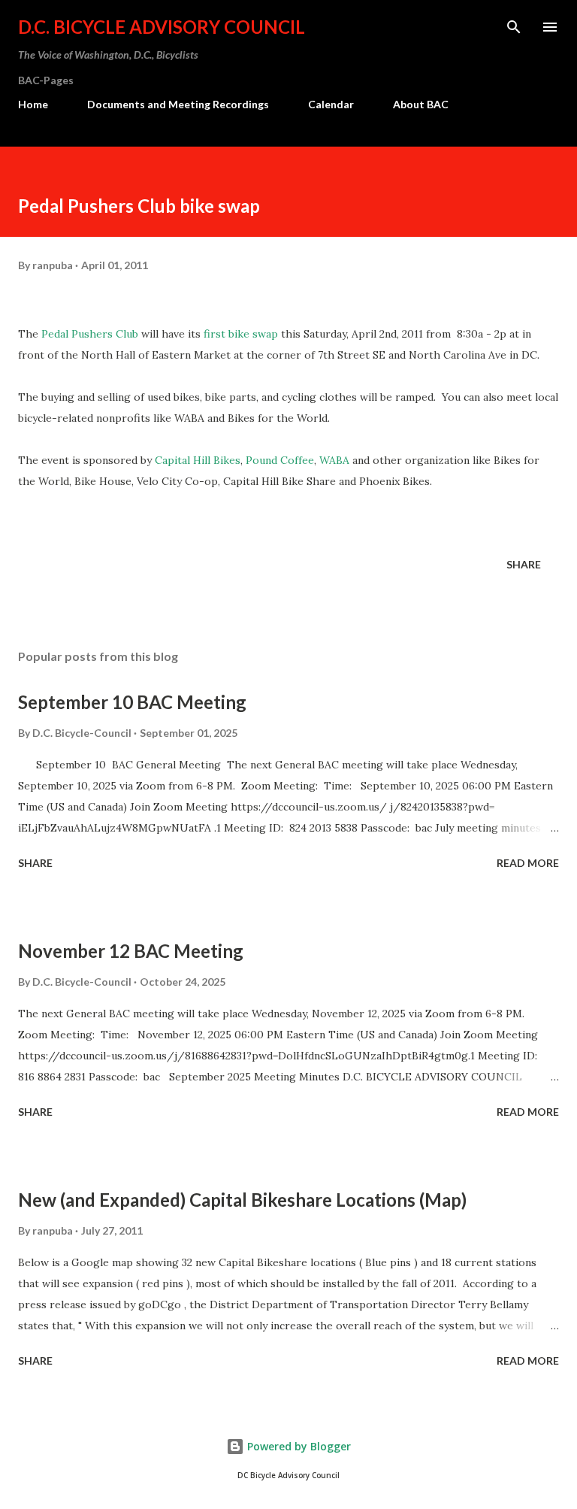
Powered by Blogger (297, 1446)
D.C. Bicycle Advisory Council (161, 27)
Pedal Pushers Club (89, 334)
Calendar (331, 104)
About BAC (421, 104)
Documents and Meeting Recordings (178, 104)
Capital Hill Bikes (196, 460)
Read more (528, 862)
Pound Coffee (280, 460)
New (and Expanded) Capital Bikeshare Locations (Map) (242, 1200)
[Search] (514, 27)
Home (33, 104)
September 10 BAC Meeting (132, 702)
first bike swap (241, 334)
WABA (334, 460)
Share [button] (523, 564)
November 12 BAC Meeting (130, 951)
